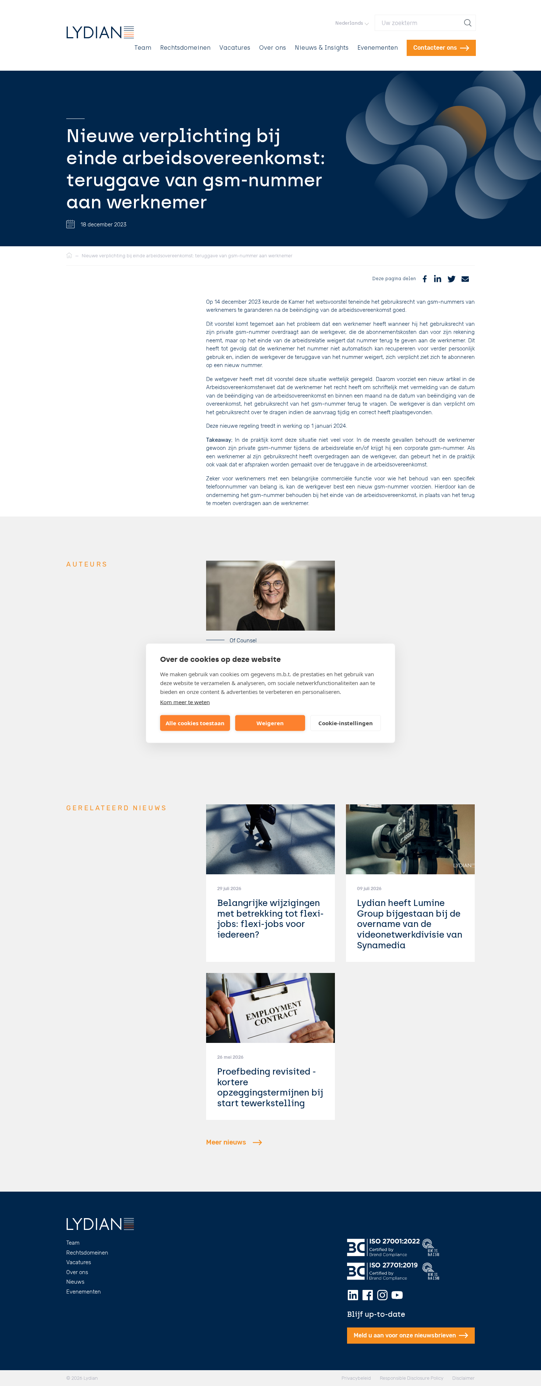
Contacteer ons (435, 47)
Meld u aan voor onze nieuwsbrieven (405, 1335)
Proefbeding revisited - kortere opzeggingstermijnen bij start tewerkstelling (270, 1087)
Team (142, 47)
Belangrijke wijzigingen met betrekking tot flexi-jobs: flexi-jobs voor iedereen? (270, 918)
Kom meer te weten (185, 701)
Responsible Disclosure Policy (411, 1378)
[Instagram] (382, 1295)
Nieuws (75, 1282)
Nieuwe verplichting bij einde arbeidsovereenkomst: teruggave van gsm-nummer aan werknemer (187, 255)
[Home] (69, 256)
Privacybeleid (356, 1378)
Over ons (272, 47)
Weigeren (270, 723)
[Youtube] (397, 1295)
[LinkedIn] (438, 278)
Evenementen (377, 47)
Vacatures (234, 47)
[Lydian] (100, 32)
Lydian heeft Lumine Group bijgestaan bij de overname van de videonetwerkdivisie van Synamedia (409, 924)
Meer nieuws (226, 1142)
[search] (468, 23)
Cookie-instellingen (345, 723)
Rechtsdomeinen (185, 47)
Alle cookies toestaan (195, 723)
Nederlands (349, 23)
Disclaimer (463, 1378)
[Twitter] (452, 278)
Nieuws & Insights (322, 47)
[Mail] (465, 278)
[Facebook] (425, 278)
